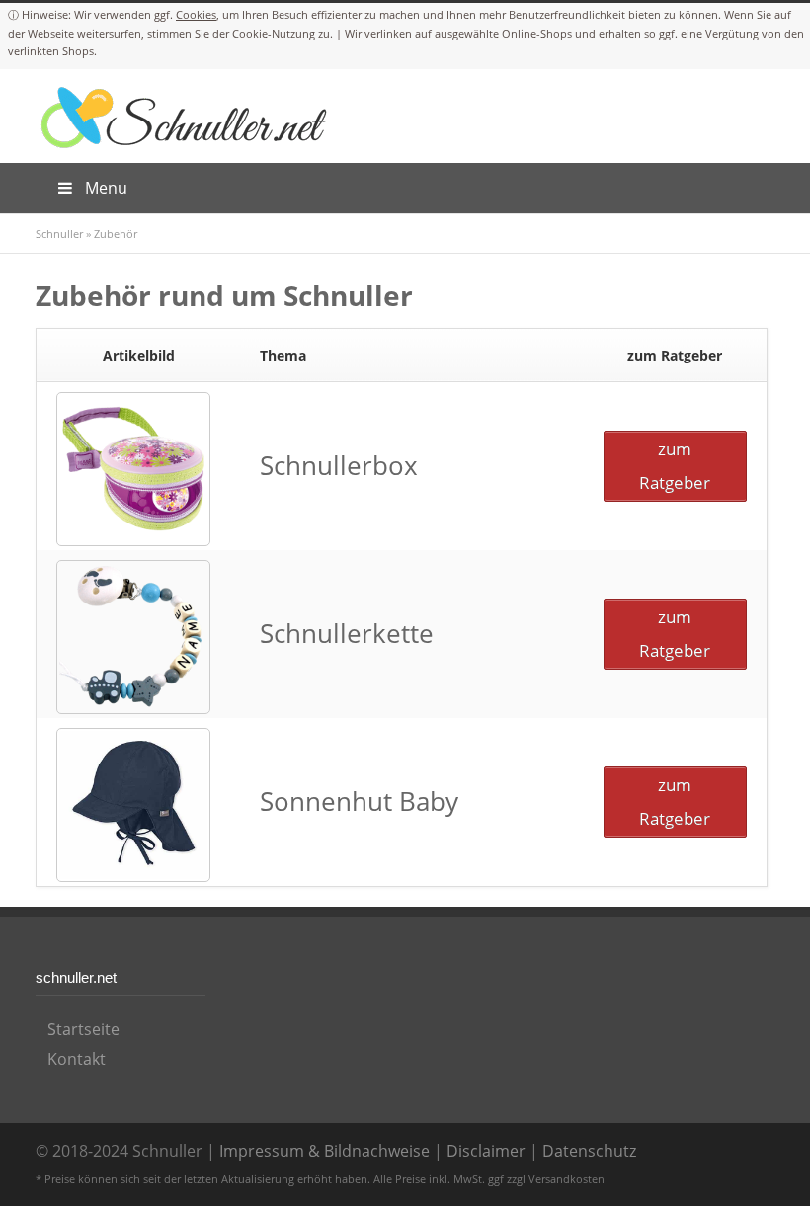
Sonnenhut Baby (359, 801)
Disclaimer (486, 1151)
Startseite (83, 1029)
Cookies (196, 14)
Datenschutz (589, 1151)
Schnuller (59, 233)
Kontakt (76, 1059)
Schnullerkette (347, 633)
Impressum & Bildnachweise (324, 1151)
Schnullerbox (339, 465)
